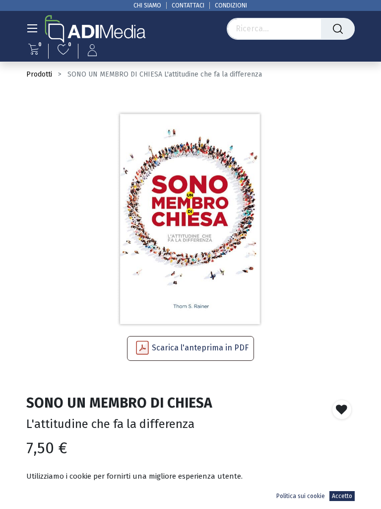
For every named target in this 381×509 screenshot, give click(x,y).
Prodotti (39, 74)
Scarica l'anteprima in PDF (200, 347)
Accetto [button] (342, 496)
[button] (342, 410)
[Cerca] (338, 29)
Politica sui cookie (300, 496)
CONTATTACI (188, 5)
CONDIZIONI (231, 5)
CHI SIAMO (147, 5)
